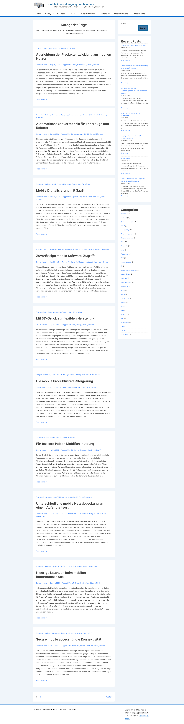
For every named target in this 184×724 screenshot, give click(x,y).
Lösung (78, 325)
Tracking (104, 115)
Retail (90, 450)
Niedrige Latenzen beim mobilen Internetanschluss (61, 575)
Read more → (41, 100)
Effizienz (74, 387)
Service (89, 65)
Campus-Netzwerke (43, 375)
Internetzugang (55, 437)
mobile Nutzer (52, 48)
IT (121, 266)
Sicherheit (97, 262)
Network (124, 278)
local (101, 134)
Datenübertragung (127, 238)
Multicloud (89, 262)
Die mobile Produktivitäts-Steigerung (64, 381)
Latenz (83, 387)
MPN (98, 583)
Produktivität (83, 249)
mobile (74, 65)
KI (88, 134)
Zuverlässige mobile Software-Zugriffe (66, 256)
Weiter (108, 697)
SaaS (103, 197)
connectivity (56, 115)
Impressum (72, 709)
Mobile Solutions (121, 14)
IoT (72, 14)
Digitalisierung (78, 134)
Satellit (123, 306)
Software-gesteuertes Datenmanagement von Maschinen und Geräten (134, 90)
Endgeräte (124, 246)
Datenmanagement (54, 312)
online (123, 290)
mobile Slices (81, 65)
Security (98, 249)
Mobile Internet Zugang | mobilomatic (71, 4)
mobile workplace (94, 197)
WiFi (99, 450)
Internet (73, 646)
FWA (122, 258)
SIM (90, 633)
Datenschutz (63, 709)
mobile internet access (74, 115)
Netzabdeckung (87, 514)
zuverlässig (40, 117)
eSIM (59, 497)
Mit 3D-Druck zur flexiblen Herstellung (65, 318)
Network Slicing (63, 48)
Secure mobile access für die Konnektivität (68, 639)
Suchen (123, 24)
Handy (76, 450)
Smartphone (125, 322)
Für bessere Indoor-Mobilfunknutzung (65, 444)
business (39, 48)
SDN (79, 184)
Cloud (54, 184)
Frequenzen (125, 254)
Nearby (48, 14)
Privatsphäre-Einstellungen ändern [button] (45, 709)
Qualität (72, 48)
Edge (45, 48)
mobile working (126, 158)
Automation (40, 115)
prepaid (123, 294)
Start (39, 14)
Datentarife (105, 14)
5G (72, 134)
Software (96, 65)
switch (95, 450)
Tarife (81, 497)
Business (61, 14)
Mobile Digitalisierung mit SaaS (60, 190)
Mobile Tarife (139, 14)
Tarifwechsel (40, 516)
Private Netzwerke (87, 14)
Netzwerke (124, 286)
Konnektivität (94, 134)
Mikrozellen (83, 450)
